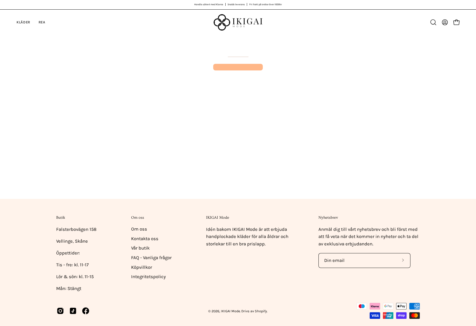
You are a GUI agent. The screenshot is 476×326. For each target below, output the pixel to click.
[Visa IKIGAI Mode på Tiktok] (73, 311)
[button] (433, 22)
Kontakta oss (144, 238)
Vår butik (140, 248)
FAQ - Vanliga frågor (151, 257)
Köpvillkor (141, 267)
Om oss (137, 217)
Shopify (261, 311)
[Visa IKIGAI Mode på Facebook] (86, 311)
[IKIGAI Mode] (238, 22)
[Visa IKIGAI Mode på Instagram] (60, 311)
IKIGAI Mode (230, 311)
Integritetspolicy (148, 276)
